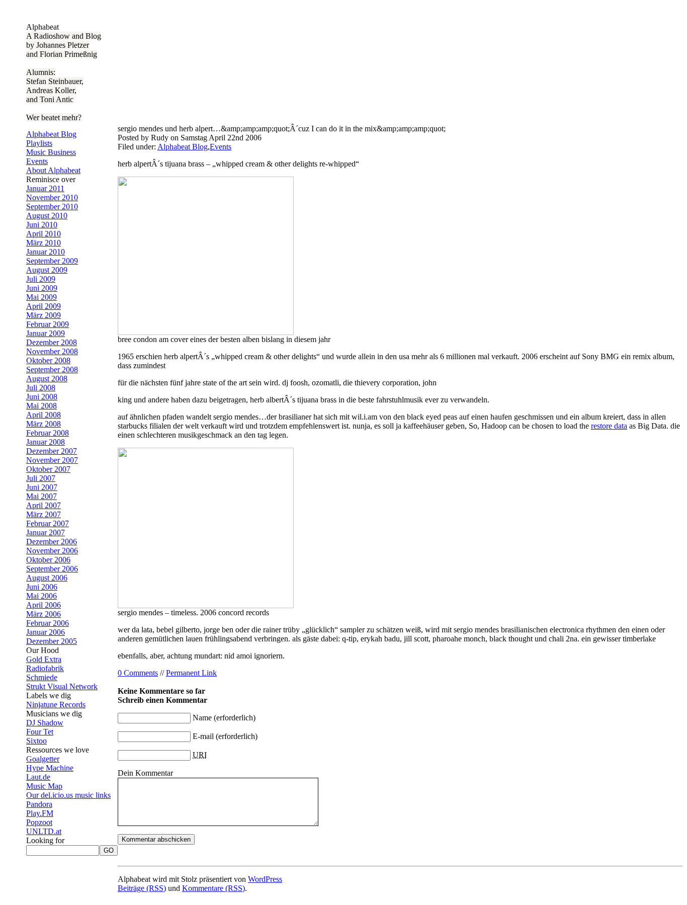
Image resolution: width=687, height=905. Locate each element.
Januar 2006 (45, 632)
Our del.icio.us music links (68, 795)
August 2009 (46, 270)
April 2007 (43, 505)
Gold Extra (43, 659)
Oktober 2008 (48, 360)
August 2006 (46, 577)
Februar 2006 (47, 623)
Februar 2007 (47, 523)
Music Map (44, 786)
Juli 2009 (40, 279)
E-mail (203, 736)
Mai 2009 (41, 297)
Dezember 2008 (51, 342)
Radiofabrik (45, 668)
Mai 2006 (41, 596)
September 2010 (52, 206)
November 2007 (52, 460)
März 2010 (43, 242)
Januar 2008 (45, 442)
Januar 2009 (45, 333)
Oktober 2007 (48, 469)
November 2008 (52, 351)
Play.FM (39, 813)
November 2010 (52, 197)
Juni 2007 (41, 487)
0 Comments (138, 673)
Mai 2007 (41, 496)
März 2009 (43, 315)
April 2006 (43, 605)
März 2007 (43, 514)
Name (202, 717)
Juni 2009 (41, 288)
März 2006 (43, 614)
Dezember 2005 (51, 641)
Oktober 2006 (48, 559)
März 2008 (43, 424)
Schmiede (41, 677)
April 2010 (43, 233)
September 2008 (52, 369)
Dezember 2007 (51, 451)
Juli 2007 (40, 478)
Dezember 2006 (51, 541)
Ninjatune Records (55, 704)
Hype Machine (49, 768)
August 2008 (46, 378)
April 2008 (43, 414)
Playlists (39, 143)
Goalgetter (42, 759)
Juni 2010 (41, 224)
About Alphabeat (53, 170)
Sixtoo (36, 740)
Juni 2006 (41, 587)
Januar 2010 (45, 252)
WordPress (265, 879)
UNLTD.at (43, 831)
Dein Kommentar (145, 773)
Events (37, 161)
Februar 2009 (47, 324)
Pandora (39, 804)
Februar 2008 (47, 433)
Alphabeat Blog (51, 134)
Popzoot (39, 822)
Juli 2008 (40, 387)
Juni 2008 (41, 396)
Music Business (51, 152)
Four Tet (39, 731)
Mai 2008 (41, 405)
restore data (609, 426)
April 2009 (43, 306)
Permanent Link (191, 673)
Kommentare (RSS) (213, 888)
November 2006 (52, 550)
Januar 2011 (45, 188)
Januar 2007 (45, 532)
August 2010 (46, 215)
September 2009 (52, 261)
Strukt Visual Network (62, 686)
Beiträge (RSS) (142, 888)
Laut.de (38, 777)
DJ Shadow (44, 722)
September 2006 (52, 568)
